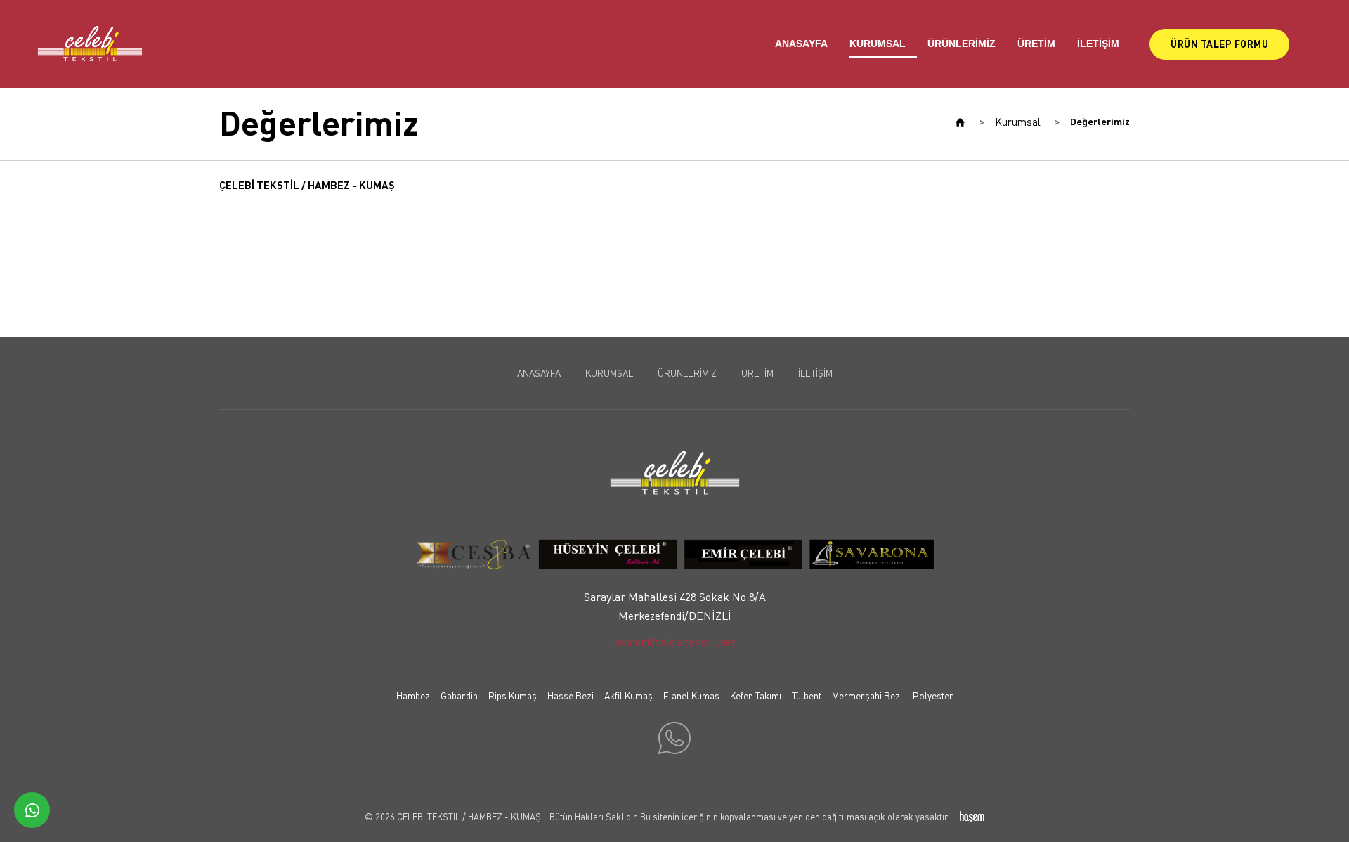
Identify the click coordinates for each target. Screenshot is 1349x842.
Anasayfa (801, 43)
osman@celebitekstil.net (675, 642)
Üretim (1036, 43)
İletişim (1098, 43)
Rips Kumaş (512, 695)
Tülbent (806, 695)
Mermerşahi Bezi (867, 695)
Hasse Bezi (570, 695)
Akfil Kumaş (628, 695)
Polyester (933, 695)
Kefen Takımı (755, 695)
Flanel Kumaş (691, 695)
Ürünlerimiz (961, 43)
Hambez (413, 695)
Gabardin (459, 695)
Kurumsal (877, 43)
